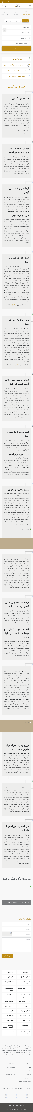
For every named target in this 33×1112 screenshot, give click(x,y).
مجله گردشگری (11, 1063)
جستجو (17, 48)
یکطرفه (26, 21)
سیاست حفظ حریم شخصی (25, 1081)
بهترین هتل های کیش (10, 1074)
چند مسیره (8, 21)
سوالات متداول (27, 1071)
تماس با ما (28, 1067)
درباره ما (29, 1063)
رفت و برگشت (17, 21)
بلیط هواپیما (26, 14)
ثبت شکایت (28, 1074)
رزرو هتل (15, 14)
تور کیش (10, 130)
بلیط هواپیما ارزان (11, 1067)
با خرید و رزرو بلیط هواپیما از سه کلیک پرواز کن (19, 1)
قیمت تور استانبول (11, 1071)
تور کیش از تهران (15, 364)
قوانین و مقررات (27, 1078)
